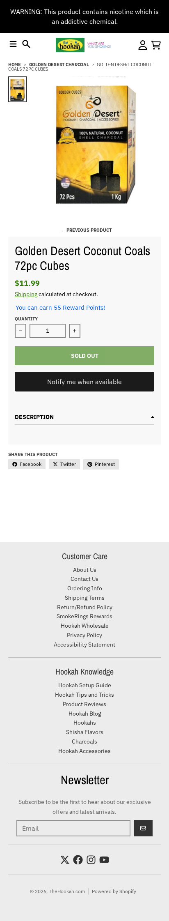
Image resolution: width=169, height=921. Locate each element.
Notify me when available (84, 382)
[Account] (143, 45)
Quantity (26, 319)
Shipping (26, 294)
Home (14, 64)
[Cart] (156, 45)
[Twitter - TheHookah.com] (65, 860)
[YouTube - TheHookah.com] (104, 860)
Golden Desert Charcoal (59, 64)
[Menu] (13, 44)
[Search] (26, 44)
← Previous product (86, 230)
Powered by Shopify (114, 891)
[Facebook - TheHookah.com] (78, 860)
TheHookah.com (67, 891)
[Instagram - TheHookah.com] (91, 860)
